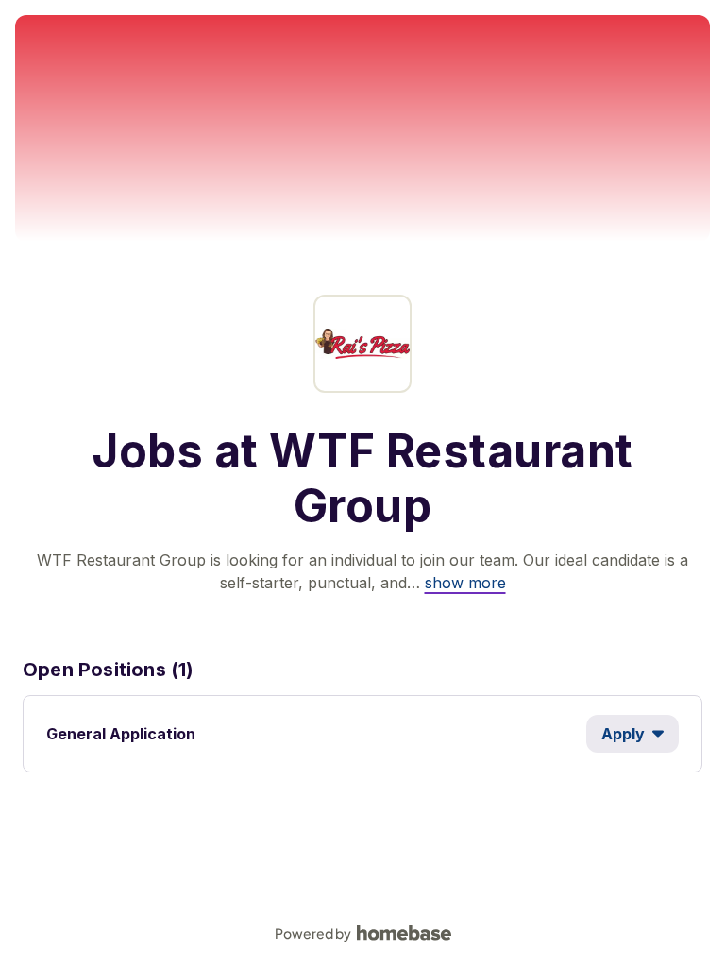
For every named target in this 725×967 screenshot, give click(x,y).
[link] (465, 582)
